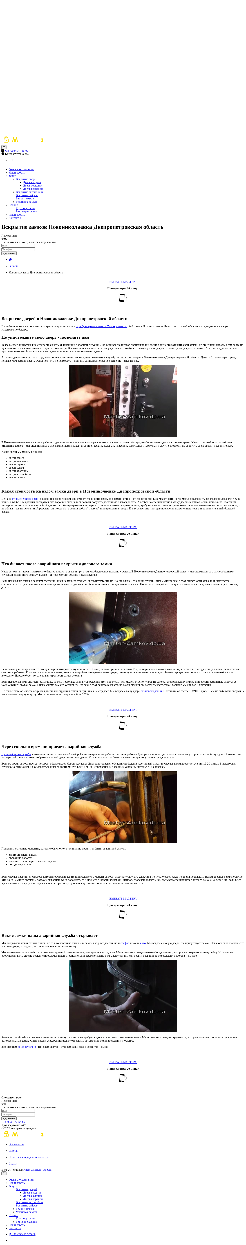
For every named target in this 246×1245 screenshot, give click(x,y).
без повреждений (151, 691)
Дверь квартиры (33, 188)
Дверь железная (32, 185)
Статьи (13, 1163)
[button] (3, 147)
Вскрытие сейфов (27, 195)
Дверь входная (32, 182)
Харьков (36, 1169)
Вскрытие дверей (26, 179)
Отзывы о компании (21, 169)
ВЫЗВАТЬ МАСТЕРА (123, 281)
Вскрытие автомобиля (29, 192)
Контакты (15, 217)
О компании (16, 1144)
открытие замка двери (25, 498)
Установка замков (26, 201)
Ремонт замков (25, 198)
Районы (13, 1150)
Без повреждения (26, 211)
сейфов (124, 943)
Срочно (13, 204)
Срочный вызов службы (16, 754)
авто (143, 943)
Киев (26, 1169)
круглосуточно (27, 1046)
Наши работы (17, 172)
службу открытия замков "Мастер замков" (101, 326)
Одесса (47, 1169)
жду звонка (9, 253)
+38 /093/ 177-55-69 (16, 150)
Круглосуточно (25, 208)
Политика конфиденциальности (28, 1157)
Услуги (13, 175)
